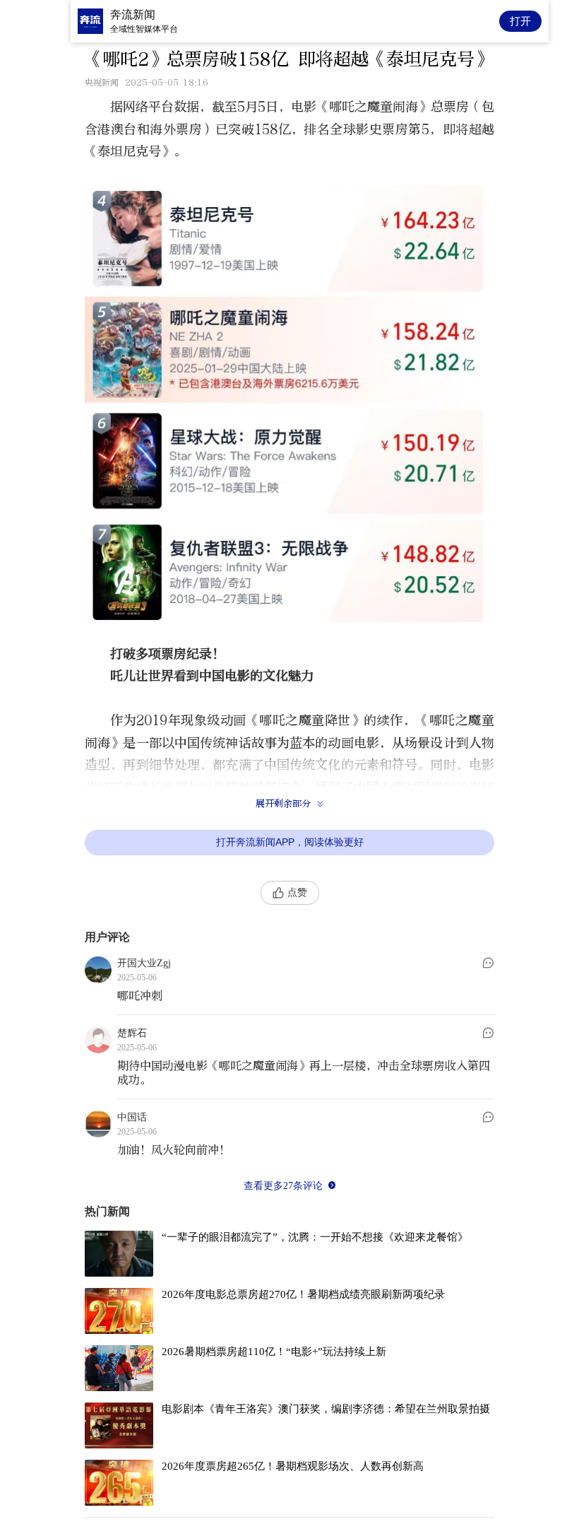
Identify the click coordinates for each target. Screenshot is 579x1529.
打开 (520, 21)
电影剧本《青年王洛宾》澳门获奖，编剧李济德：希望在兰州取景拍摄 (326, 1408)
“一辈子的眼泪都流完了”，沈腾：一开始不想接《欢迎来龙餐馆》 (315, 1237)
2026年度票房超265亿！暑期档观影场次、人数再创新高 (293, 1466)
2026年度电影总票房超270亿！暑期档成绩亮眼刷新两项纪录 (303, 1294)
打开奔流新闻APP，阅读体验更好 (290, 842)
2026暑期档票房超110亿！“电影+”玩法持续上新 (274, 1351)
